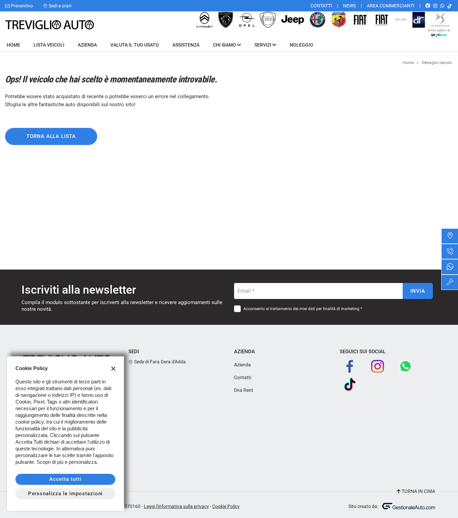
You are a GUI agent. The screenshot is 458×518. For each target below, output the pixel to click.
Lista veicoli (49, 45)
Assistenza (185, 45)
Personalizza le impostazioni (65, 494)
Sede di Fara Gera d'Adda (159, 361)
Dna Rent (243, 390)
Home (13, 45)
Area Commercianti (390, 5)
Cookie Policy (226, 506)
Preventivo (22, 5)
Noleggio (301, 45)
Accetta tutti (65, 479)
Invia (417, 291)
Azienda (87, 45)
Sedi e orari (60, 5)
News (349, 5)
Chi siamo (225, 45)
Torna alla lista (51, 136)
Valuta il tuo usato (134, 45)
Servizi (263, 45)
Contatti (321, 5)
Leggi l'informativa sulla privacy (176, 506)
